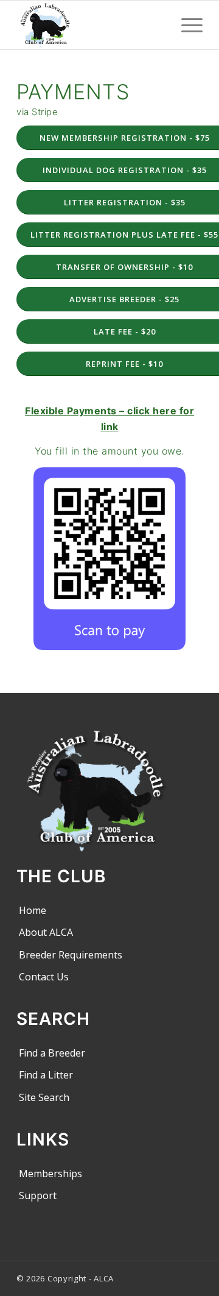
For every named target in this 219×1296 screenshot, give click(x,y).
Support (38, 1195)
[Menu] (186, 25)
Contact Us (44, 976)
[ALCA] (90, 25)
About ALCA (46, 932)
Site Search (44, 1097)
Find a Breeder (52, 1053)
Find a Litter (46, 1075)
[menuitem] (186, 25)
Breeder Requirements (70, 954)
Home (32, 910)
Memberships (50, 1173)
